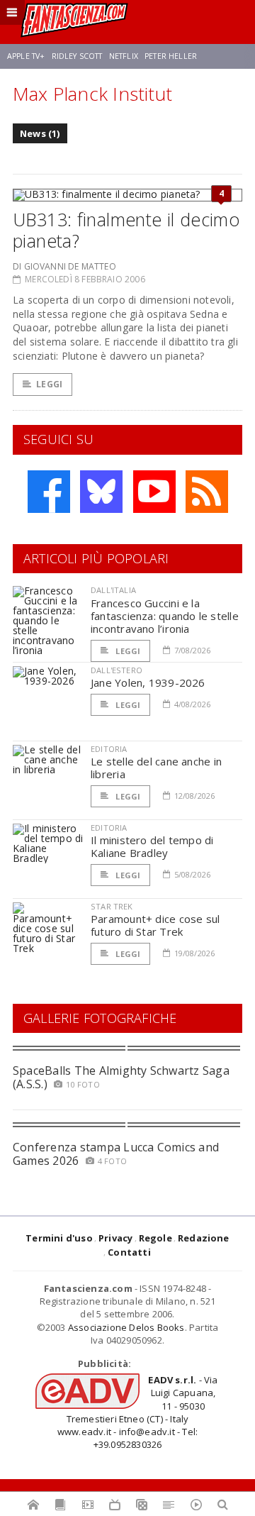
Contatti (129, 1252)
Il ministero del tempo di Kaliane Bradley (152, 846)
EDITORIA (109, 749)
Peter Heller (170, 56)
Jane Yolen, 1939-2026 (148, 682)
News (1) (40, 133)
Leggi (49, 384)
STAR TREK (112, 906)
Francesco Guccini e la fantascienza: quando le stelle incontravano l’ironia (165, 616)
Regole (155, 1238)
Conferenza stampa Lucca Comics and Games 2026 (116, 1153)
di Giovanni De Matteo (64, 266)
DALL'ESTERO (116, 670)
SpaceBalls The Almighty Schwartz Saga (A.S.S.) (121, 1077)
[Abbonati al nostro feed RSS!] (207, 491)
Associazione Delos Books (126, 1327)
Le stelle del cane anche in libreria (156, 767)
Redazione (204, 1238)
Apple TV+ (26, 56)
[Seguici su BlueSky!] (101, 491)
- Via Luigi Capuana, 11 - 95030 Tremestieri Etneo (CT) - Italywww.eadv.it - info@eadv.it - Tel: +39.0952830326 (137, 1412)
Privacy (115, 1238)
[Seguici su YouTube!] (154, 491)
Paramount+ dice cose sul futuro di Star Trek (155, 925)
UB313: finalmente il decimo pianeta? (126, 230)
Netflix (123, 56)
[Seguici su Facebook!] (49, 491)
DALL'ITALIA (113, 590)
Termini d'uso (59, 1238)
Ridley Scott (77, 56)
